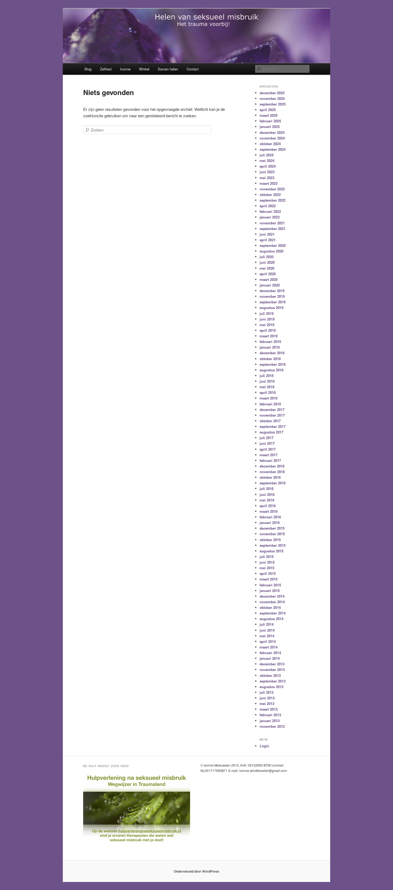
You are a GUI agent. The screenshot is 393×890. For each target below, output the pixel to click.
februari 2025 (270, 120)
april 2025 (268, 109)
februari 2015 (270, 584)
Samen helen (168, 68)
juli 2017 (266, 437)
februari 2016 (270, 516)
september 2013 (273, 681)
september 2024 (273, 149)
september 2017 (273, 426)
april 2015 (268, 573)
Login (264, 745)
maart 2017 (269, 454)
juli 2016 (266, 488)
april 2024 (268, 166)
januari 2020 (270, 285)
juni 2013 (267, 697)
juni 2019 (267, 319)
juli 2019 (266, 313)
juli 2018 (266, 375)
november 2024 (272, 138)
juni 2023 (267, 171)
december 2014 (272, 596)
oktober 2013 (270, 675)
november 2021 (272, 222)
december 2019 (272, 290)
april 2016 (268, 505)
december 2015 (272, 528)
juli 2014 (266, 624)
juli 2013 (266, 692)
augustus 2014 (271, 618)
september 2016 (273, 482)
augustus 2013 (271, 686)
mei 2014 (267, 635)
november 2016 (272, 471)
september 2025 (273, 104)
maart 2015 (269, 579)
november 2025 (272, 98)
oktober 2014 (270, 607)
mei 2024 (267, 160)
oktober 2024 (270, 143)
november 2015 (272, 533)
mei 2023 (267, 177)
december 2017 (272, 409)
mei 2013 (267, 703)
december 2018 (272, 352)
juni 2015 (267, 562)
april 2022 (268, 205)
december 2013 (272, 663)
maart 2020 (269, 279)
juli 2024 (266, 154)
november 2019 (272, 296)
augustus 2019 (271, 307)
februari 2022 (270, 211)
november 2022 (272, 188)
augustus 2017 (271, 432)
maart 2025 (269, 115)
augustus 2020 (271, 251)
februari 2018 (270, 403)
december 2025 (272, 92)
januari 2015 (270, 590)
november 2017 (272, 415)
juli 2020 (266, 256)
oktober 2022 (270, 194)
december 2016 (272, 466)
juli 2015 (266, 556)
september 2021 (273, 228)
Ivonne (125, 68)
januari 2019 (270, 347)
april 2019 (268, 330)
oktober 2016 (270, 477)
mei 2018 (267, 386)
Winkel (144, 68)
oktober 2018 (270, 358)
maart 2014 (269, 647)
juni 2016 (267, 494)
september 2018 (273, 364)
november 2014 (272, 601)
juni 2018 (267, 381)
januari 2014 (270, 658)
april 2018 (268, 392)
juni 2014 (267, 630)
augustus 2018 (271, 369)
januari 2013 (270, 720)
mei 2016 (267, 500)
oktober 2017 (270, 420)
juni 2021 (267, 234)
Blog (87, 68)
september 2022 (273, 200)
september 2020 (273, 245)
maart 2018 (269, 398)
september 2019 (273, 301)
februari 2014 (270, 652)
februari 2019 (270, 341)
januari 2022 (270, 217)
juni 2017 (267, 443)
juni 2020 (267, 262)
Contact (193, 68)
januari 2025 (270, 126)
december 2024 (272, 132)
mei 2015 (267, 567)
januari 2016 (270, 522)
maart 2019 (269, 335)
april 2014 (268, 641)
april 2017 (268, 449)
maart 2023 (269, 183)
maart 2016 (269, 511)
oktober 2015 (270, 539)
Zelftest (106, 68)
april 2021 (268, 239)
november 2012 (272, 726)
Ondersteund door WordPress (196, 871)
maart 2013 (269, 709)
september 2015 (273, 545)
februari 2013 (270, 714)
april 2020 (268, 273)
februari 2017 (270, 460)
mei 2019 (267, 324)
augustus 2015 (271, 550)
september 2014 (273, 613)
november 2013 (272, 669)
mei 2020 (267, 268)
